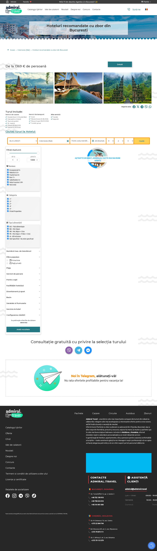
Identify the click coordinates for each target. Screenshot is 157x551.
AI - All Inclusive (15, 236)
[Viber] (146, 106)
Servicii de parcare (14, 274)
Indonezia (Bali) (23, 50)
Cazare (96, 413)
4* (10, 206)
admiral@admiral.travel (136, 489)
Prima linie (15, 260)
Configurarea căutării (15, 315)
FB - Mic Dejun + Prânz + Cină (19, 234)
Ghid (8, 439)
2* (10, 201)
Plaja (8, 268)
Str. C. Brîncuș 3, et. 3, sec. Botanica (103, 537)
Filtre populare (12, 257)
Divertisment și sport (15, 291)
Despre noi (75, 9)
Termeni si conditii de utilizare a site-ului (27, 473)
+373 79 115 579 (96, 540)
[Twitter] (138, 106)
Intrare (13, 2)
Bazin (8, 297)
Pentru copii (11, 280)
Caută (141, 141)
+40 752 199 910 (96, 497)
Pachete (78, 413)
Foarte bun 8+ (14, 175)
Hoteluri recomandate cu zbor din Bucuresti (50, 50)
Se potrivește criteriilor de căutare (23, 321)
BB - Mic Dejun (14, 229)
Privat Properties (15, 211)
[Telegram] (142, 106)
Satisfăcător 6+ (14, 180)
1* (10, 199)
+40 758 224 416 (96, 501)
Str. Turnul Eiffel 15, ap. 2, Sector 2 (102, 494)
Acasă (12, 50)
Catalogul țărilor (35, 9)
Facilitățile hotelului (15, 285)
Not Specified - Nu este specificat (21, 239)
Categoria (12, 195)
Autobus (130, 413)
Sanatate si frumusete (16, 303)
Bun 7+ (12, 177)
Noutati (64, 9)
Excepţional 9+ (14, 170)
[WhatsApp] (150, 106)
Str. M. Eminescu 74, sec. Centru (101, 520)
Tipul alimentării (15, 223)
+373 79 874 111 (96, 532)
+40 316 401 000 (96, 505)
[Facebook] (134, 106)
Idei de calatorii (52, 9)
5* (10, 209)
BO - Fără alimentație (16, 227)
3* (10, 204)
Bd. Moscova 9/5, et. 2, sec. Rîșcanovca (104, 529)
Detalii (120, 64)
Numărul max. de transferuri (18, 251)
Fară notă (12, 185)
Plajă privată (16, 263)
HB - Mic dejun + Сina (16, 231)
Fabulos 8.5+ (14, 172)
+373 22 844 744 (96, 523)
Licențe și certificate (16, 479)
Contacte (96, 9)
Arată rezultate (23, 329)
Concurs (86, 9)
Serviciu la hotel (13, 309)
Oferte (9, 433)
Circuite (113, 413)
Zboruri (147, 413)
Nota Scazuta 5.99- (16, 182)
